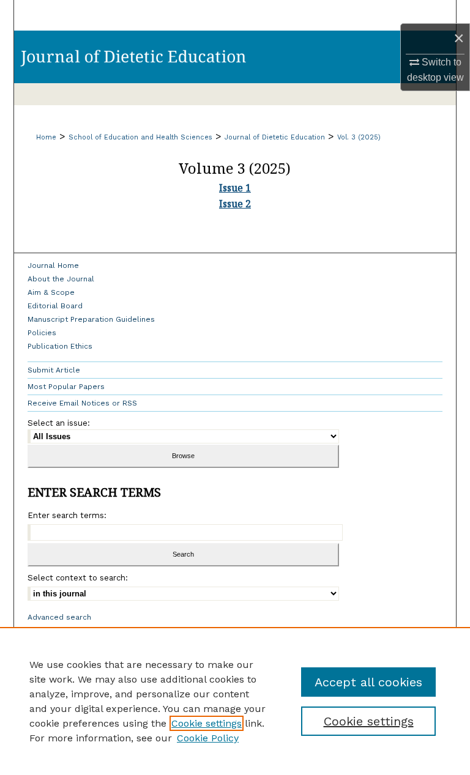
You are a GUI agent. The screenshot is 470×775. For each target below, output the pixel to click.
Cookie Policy (208, 738)
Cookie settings (206, 723)
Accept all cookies (368, 682)
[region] (235, 701)
